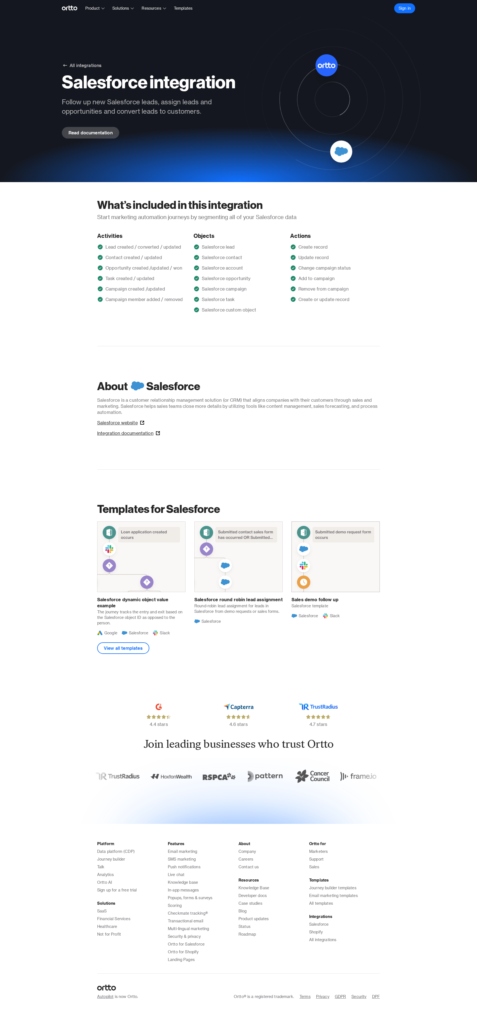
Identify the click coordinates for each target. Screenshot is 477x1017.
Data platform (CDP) (116, 851)
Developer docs (253, 895)
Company (247, 851)
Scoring (175, 905)
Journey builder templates (332, 887)
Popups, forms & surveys (190, 897)
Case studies (250, 903)
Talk (101, 866)
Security (358, 996)
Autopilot (105, 996)
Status (244, 926)
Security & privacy (184, 936)
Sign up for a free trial (117, 890)
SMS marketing (182, 859)
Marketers (318, 851)
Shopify (316, 932)
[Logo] (72, 8)
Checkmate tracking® (188, 913)
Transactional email (185, 921)
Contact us (249, 866)
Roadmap (247, 934)
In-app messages (183, 890)
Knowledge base (183, 882)
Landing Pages (181, 959)
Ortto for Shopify (183, 951)
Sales (314, 866)
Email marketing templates (333, 895)
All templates (321, 903)
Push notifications (184, 866)
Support (316, 859)
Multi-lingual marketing (188, 928)
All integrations (322, 939)
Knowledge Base (254, 887)
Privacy (322, 996)
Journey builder (111, 859)
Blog (243, 911)
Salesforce (319, 924)
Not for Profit (109, 934)
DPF (376, 996)
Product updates (254, 918)
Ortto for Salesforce (186, 944)
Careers (246, 859)
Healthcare (107, 926)
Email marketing (182, 851)
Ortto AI (104, 882)
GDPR (340, 996)
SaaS (102, 911)
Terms (305, 996)
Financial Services (113, 918)
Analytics (105, 874)
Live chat (176, 874)
